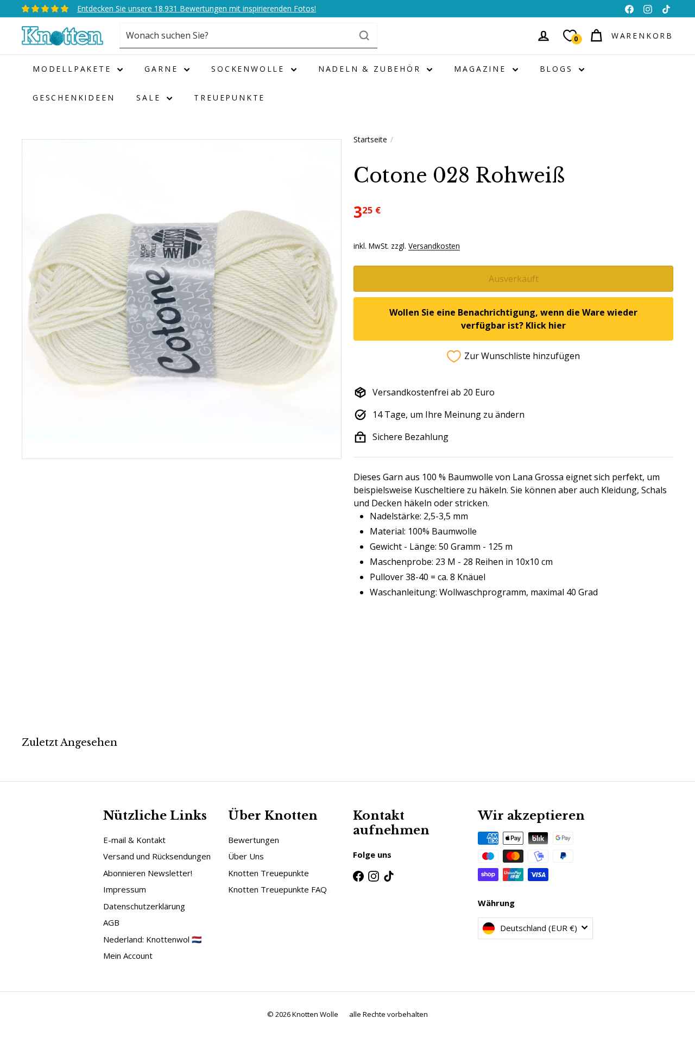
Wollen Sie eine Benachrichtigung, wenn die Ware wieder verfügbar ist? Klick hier (513, 318)
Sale (150, 97)
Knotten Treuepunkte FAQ (277, 889)
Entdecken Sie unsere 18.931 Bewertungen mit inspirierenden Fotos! (196, 8)
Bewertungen (253, 839)
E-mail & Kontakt (134, 839)
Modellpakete (74, 69)
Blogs (558, 69)
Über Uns (246, 856)
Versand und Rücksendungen (157, 856)
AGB (111, 922)
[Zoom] (181, 299)
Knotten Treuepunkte (268, 873)
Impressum (124, 889)
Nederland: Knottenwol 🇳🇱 (152, 939)
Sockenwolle (249, 69)
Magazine (481, 69)
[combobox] (248, 35)
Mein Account (128, 955)
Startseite (370, 139)
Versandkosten (434, 246)
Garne (162, 69)
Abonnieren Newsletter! (147, 873)
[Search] (364, 35)
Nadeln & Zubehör (371, 69)
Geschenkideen (74, 97)
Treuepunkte (229, 97)
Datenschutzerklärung (144, 906)
